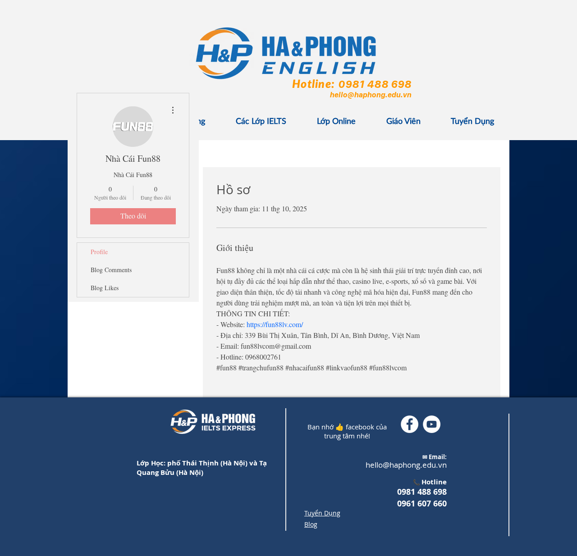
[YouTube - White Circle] (431, 424)
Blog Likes (105, 287)
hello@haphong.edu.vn (370, 94)
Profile (99, 251)
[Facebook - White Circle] (409, 424)
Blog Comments (111, 269)
